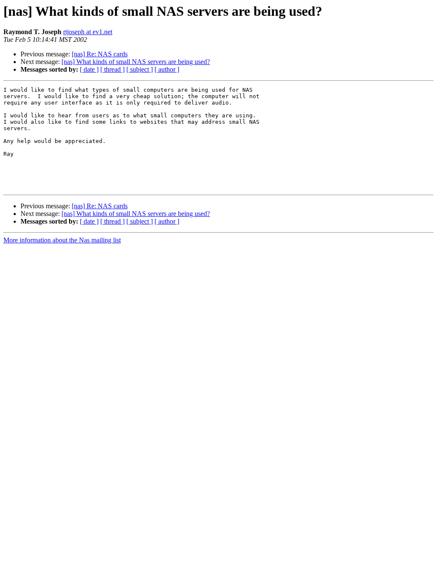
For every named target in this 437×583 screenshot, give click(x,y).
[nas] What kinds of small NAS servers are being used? (135, 61)
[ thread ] (112, 69)
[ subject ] (139, 69)
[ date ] (89, 69)
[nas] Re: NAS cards (100, 54)
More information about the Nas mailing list (62, 240)
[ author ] (166, 69)
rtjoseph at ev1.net (87, 31)
